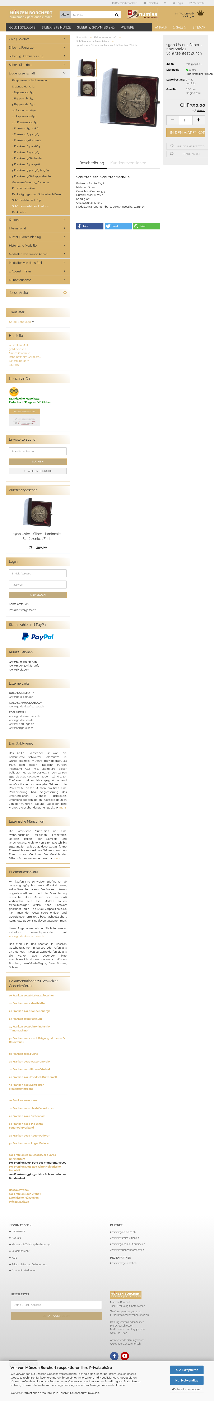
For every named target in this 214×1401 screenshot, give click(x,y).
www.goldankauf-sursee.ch (26, 936)
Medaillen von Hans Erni (25, 262)
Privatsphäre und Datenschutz (29, 1264)
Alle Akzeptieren (187, 1370)
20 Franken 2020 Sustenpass (27, 1116)
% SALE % (179, 27)
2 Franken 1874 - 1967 (25, 152)
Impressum (18, 1231)
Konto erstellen (19, 603)
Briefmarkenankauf (126, 3)
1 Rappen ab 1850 (23, 92)
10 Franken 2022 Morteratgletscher (31, 995)
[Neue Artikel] (65, 292)
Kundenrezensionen (128, 163)
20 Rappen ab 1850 (24, 116)
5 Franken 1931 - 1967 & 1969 (30, 170)
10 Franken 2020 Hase (23, 1100)
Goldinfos (152, 3)
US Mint (14, 364)
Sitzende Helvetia (23, 86)
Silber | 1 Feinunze (56, 27)
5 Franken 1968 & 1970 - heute (31, 176)
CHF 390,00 (38, 547)
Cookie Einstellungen (24, 1270)
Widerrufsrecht (20, 1251)
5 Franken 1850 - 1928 (26, 164)
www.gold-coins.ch (124, 1232)
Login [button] (179, 3)
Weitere (127, 27)
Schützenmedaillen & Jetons (30, 206)
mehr (62, 807)
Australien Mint (18, 345)
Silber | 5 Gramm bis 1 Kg (96, 27)
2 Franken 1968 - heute (27, 158)
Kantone (14, 219)
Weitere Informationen (187, 1389)
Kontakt (16, 1237)
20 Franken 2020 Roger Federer (29, 1135)
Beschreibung (91, 163)
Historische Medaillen (23, 245)
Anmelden (38, 594)
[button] (165, 3)
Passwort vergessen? (22, 610)
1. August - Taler (20, 271)
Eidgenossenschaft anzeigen (30, 80)
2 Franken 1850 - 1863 (26, 146)
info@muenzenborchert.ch (133, 1315)
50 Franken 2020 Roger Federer (29, 1143)
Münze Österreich (20, 353)
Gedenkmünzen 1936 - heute (30, 182)
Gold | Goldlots (22, 27)
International (17, 228)
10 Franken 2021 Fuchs (23, 1053)
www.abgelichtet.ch (124, 1263)
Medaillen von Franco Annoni (28, 254)
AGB (14, 1257)
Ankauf (161, 27)
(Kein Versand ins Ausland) (199, 74)
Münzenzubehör (20, 280)
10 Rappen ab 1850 (24, 110)
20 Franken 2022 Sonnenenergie (30, 1011)
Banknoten (19, 212)
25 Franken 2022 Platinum (25, 1018)
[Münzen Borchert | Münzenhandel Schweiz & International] (31, 14)
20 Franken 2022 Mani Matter (27, 1003)
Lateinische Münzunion (24, 1197)
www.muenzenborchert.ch (128, 1250)
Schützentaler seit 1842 (26, 200)
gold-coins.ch (17, 349)
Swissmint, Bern (19, 360)
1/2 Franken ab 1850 (25, 122)
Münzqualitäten (19, 1201)
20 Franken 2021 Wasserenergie (29, 1061)
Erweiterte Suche (38, 471)
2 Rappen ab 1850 (23, 98)
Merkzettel (198, 3)
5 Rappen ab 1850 (23, 104)
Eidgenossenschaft (22, 73)
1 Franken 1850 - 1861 (25, 128)
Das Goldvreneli (19, 1189)
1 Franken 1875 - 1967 (25, 134)
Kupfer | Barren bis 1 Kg (25, 237)
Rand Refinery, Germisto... (25, 356)
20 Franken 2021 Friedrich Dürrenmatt (33, 1077)
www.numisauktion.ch (126, 1238)
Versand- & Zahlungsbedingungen (31, 1244)
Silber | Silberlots (20, 64)
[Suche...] (117, 15)
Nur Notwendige (186, 1380)
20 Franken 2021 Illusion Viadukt (29, 1069)
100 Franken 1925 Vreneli (25, 1193)
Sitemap (199, 27)
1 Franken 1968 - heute (26, 140)
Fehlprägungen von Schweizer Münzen (37, 194)
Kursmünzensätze (23, 188)
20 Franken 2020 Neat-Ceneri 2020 (31, 1108)
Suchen (38, 461)
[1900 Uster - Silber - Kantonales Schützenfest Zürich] (130, 97)
